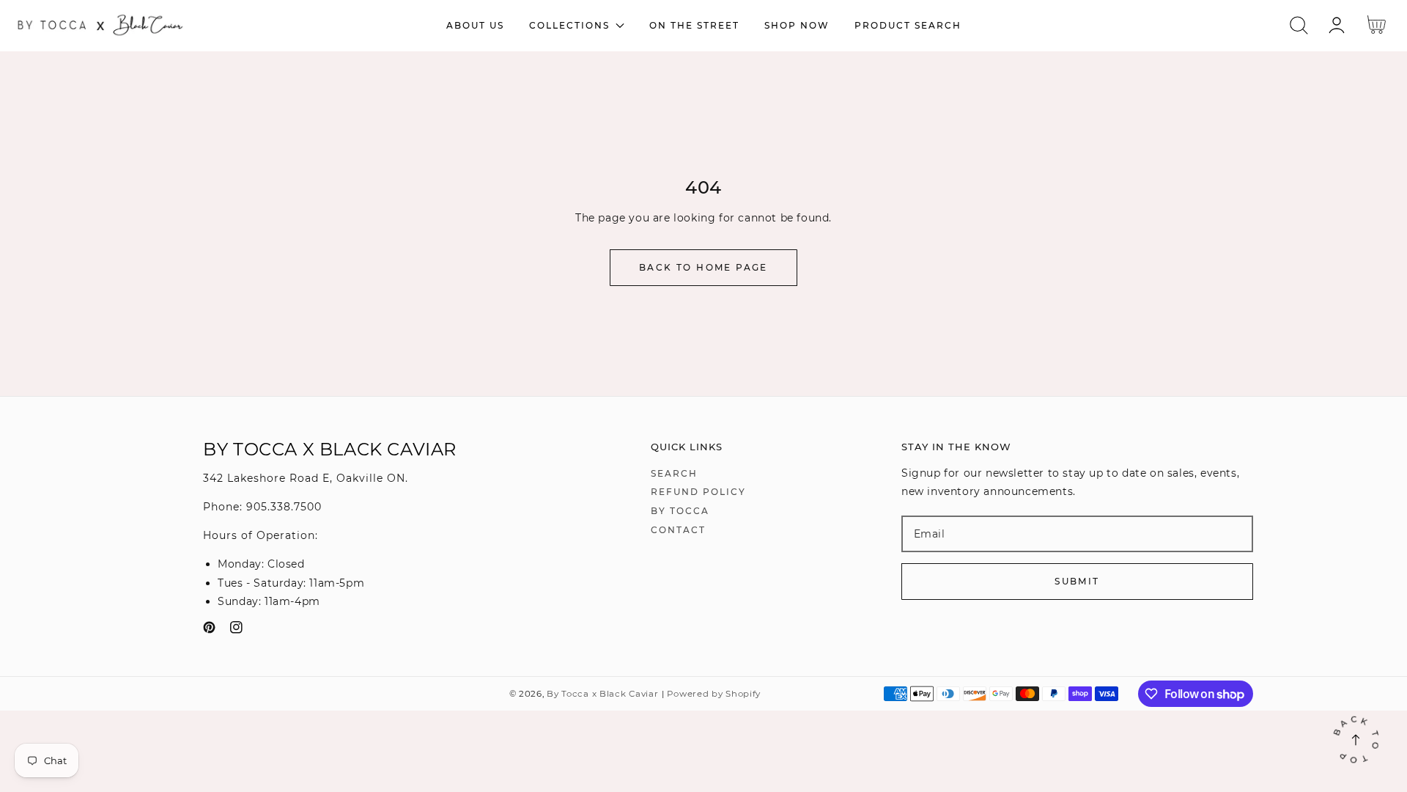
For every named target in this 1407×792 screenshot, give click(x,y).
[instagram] (236, 630)
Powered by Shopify (714, 694)
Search (674, 473)
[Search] (1299, 25)
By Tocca (680, 510)
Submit (1077, 581)
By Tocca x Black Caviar (602, 694)
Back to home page (703, 267)
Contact (678, 529)
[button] (1299, 25)
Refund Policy (698, 491)
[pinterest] (209, 630)
